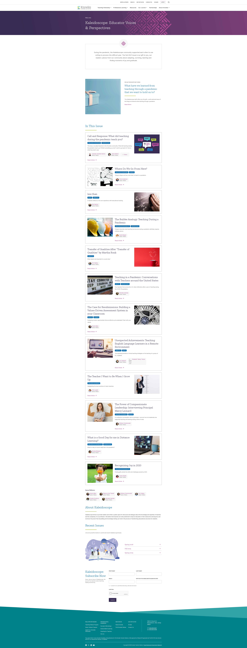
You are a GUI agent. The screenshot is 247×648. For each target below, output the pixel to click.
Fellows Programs (91, 621)
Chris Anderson (123, 179)
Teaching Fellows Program (91, 624)
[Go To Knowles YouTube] (94, 645)
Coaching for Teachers (106, 631)
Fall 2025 (128, 549)
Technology (105, 142)
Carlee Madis (122, 475)
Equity (118, 284)
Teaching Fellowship (104, 7)
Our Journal (142, 7)
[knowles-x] (88, 645)
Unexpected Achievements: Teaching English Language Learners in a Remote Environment (136, 343)
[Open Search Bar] (169, 2)
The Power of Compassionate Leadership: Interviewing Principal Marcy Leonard (134, 407)
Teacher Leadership (93, 383)
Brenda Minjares (96, 451)
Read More (128, 104)
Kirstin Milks (95, 326)
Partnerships (153, 7)
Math (89, 197)
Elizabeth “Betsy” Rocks (138, 359)
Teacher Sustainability (122, 226)
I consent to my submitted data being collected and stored (123, 585)
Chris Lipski (95, 390)
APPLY (163, 2)
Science (132, 172)
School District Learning (106, 628)
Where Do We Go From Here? (131, 168)
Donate (156, 2)
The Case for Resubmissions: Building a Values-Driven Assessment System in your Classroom (108, 310)
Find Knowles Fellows (121, 627)
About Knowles (163, 7)
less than (92, 193)
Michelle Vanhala (123, 293)
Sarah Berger (122, 235)
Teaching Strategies (94, 142)
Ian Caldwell (122, 360)
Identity (95, 197)
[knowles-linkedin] (91, 645)
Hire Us (132, 2)
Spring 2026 (129, 544)
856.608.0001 (153, 628)
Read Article (91, 160)
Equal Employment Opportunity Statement (153, 645)
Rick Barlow (95, 204)
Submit (112, 600)
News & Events (124, 2)
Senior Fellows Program (91, 627)
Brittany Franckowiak (125, 423)
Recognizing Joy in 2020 (128, 465)
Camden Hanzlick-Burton (98, 153)
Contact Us (149, 2)
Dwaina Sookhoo (94, 498)
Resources (133, 7)
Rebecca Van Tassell (108, 493)
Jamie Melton (115, 153)
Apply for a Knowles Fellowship (90, 630)
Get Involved (140, 2)
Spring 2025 (129, 553)
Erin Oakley (95, 263)
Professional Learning (119, 7)
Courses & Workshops (105, 626)
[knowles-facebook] (86, 645)
